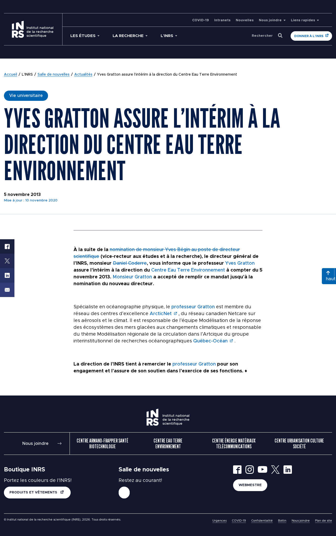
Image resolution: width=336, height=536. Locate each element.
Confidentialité (262, 520)
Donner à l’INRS (308, 36)
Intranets (222, 20)
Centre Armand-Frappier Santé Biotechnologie (102, 444)
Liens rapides (303, 20)
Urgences (219, 520)
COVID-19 (200, 20)
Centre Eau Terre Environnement (188, 270)
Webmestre (250, 485)
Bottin (282, 520)
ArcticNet (161, 313)
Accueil (10, 74)
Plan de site (323, 520)
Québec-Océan (210, 341)
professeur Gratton (193, 307)
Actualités (83, 74)
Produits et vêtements (33, 492)
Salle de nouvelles (54, 74)
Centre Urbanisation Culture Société (299, 444)
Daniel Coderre (130, 263)
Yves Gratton (240, 263)
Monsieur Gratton (132, 277)
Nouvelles (245, 20)
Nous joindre (270, 20)
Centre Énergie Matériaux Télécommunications (233, 444)
